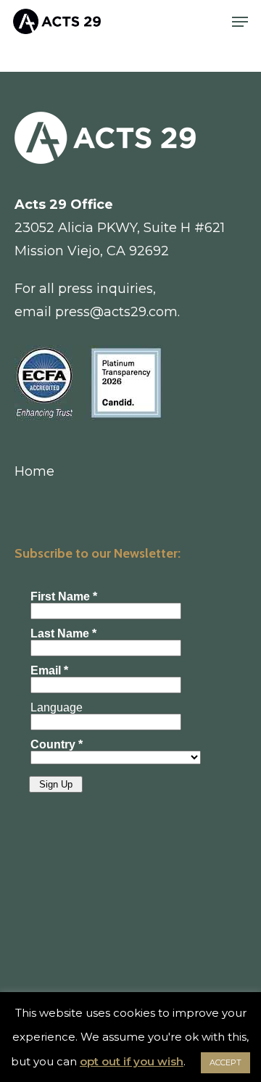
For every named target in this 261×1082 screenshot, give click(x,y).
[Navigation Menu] (240, 22)
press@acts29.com (116, 312)
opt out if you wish (131, 1061)
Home (34, 471)
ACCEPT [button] (225, 1062)
